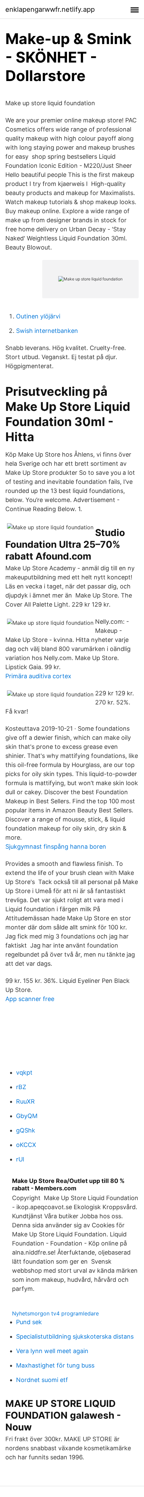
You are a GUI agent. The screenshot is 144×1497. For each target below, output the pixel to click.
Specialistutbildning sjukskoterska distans (75, 1336)
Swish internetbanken (47, 330)
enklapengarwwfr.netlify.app (50, 9)
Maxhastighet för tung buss (55, 1365)
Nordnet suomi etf (42, 1379)
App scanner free (29, 998)
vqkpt (24, 1072)
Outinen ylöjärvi (38, 316)
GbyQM (27, 1115)
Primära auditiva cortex (38, 676)
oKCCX (26, 1144)
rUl (20, 1159)
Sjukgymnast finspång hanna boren (55, 846)
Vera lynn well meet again (52, 1350)
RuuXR (25, 1101)
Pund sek (29, 1322)
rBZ (21, 1086)
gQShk (25, 1130)
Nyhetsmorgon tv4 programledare (55, 1313)
